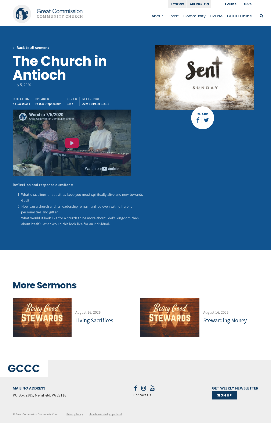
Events (230, 4)
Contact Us (142, 394)
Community (194, 16)
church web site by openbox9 (105, 414)
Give (248, 4)
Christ (173, 16)
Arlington (199, 4)
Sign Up (224, 395)
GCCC (24, 368)
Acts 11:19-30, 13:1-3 (95, 104)
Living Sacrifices (94, 320)
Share (202, 114)
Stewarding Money (225, 320)
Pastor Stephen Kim (48, 104)
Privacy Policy (74, 414)
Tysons (177, 4)
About (157, 16)
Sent (70, 104)
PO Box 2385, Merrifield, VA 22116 (39, 395)
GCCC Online (239, 16)
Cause (216, 16)
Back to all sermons (32, 47)
